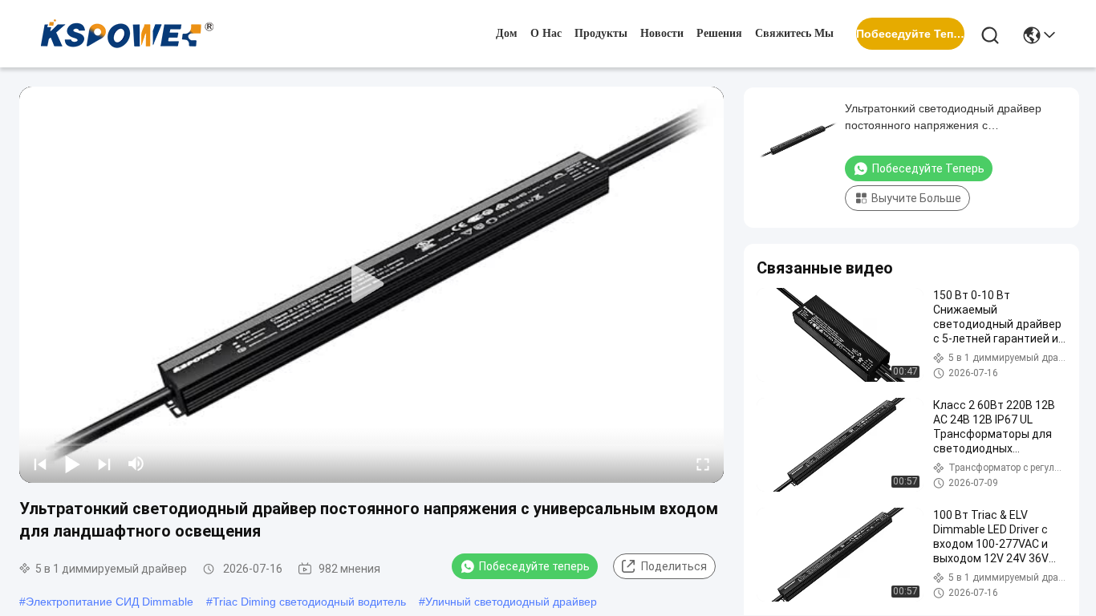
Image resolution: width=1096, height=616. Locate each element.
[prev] (40, 464)
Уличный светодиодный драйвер (511, 601)
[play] (371, 285)
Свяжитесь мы (794, 33)
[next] (104, 464)
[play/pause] (72, 464)
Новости (662, 33)
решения (719, 33)
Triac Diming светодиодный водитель (309, 601)
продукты (600, 33)
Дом (507, 33)
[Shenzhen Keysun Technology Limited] (127, 34)
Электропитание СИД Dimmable (109, 601)
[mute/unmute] (136, 464)
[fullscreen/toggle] (703, 464)
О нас (546, 33)
